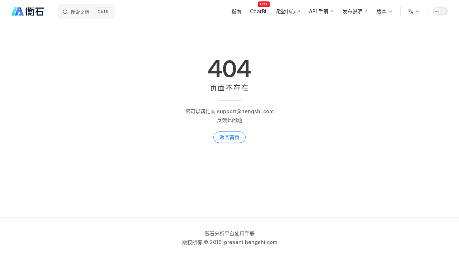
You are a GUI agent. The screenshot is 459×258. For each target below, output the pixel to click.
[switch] (440, 11)
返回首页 (229, 137)
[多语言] (413, 11)
